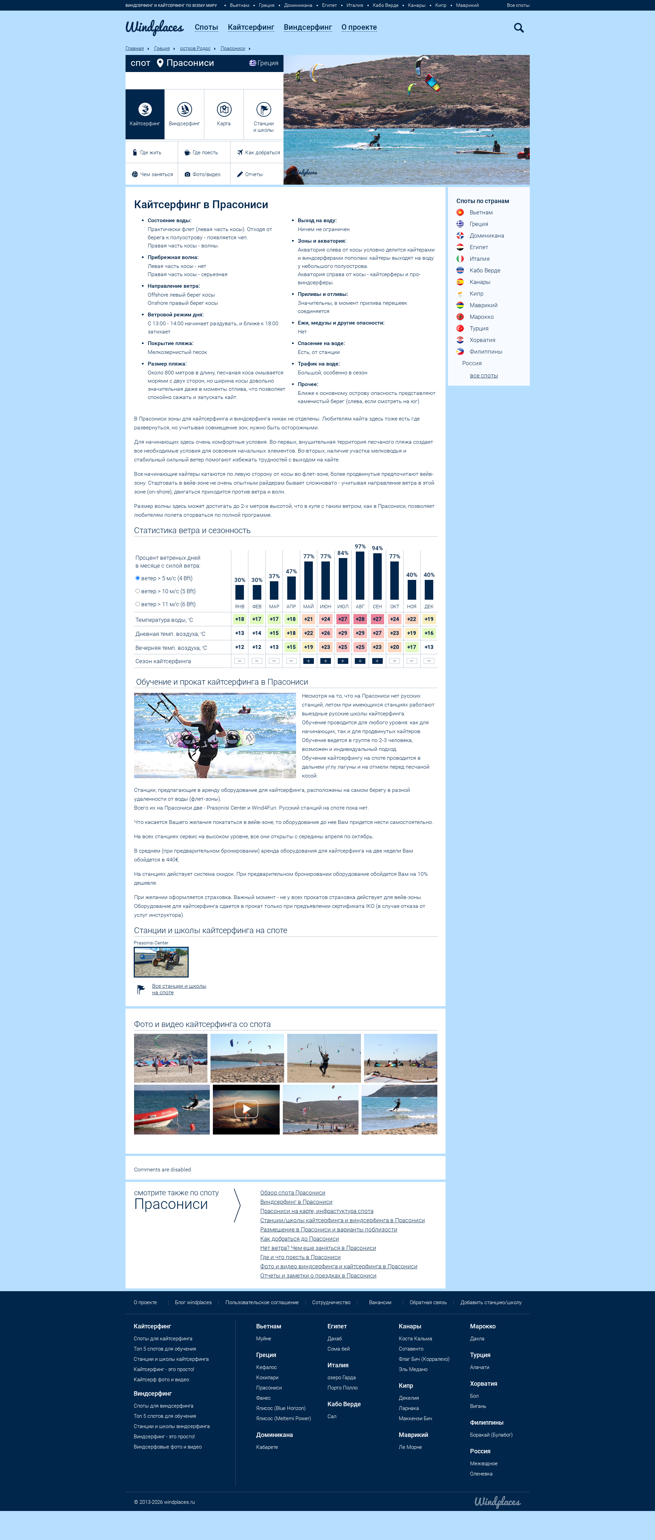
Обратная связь (428, 1302)
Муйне (263, 1339)
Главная (135, 48)
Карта (224, 123)
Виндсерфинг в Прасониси (296, 1202)
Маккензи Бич (415, 1418)
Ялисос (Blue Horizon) (281, 1408)
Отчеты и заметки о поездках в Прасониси (318, 1275)
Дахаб (335, 1339)
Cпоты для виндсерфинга (163, 1406)
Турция (479, 328)
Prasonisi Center (151, 942)
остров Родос (195, 48)
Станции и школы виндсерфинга (172, 1426)
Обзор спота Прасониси (292, 1192)
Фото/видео (206, 174)
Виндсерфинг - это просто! (164, 1437)
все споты (484, 375)
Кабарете (267, 1447)
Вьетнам (239, 5)
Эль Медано (413, 1369)
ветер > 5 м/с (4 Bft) (166, 578)
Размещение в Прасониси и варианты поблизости (328, 1229)
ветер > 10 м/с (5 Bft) (168, 591)
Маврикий (467, 5)
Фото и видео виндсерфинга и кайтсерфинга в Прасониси (339, 1266)
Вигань (478, 1406)
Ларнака (409, 1408)
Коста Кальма (415, 1339)
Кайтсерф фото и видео (161, 1380)
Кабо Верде (385, 5)
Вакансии (380, 1302)
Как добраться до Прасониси (299, 1239)
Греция (267, 5)
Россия (472, 363)
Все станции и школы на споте (179, 989)
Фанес (263, 1398)
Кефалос (266, 1367)
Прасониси (233, 48)
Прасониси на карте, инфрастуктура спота (317, 1211)
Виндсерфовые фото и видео (168, 1447)
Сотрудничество (331, 1302)
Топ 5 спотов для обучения (165, 1349)
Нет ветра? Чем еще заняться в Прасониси (318, 1248)
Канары (417, 5)
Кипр (441, 5)
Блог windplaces (193, 1302)
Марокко (482, 316)
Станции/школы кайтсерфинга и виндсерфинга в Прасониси (342, 1220)
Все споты (518, 5)
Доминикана (298, 5)
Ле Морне (410, 1447)
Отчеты (254, 174)
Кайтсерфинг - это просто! (164, 1369)
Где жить (150, 152)
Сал (332, 1416)
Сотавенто (411, 1349)
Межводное (484, 1463)
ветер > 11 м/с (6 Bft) (168, 604)
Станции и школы (263, 126)
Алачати (479, 1367)
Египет (329, 5)
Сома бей (339, 1349)
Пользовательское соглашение (262, 1302)
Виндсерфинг (184, 123)
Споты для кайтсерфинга (163, 1339)
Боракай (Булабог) (491, 1435)
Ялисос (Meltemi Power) (283, 1418)
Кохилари (267, 1377)
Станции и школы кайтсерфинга (171, 1359)
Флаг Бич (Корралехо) (424, 1359)
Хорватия (482, 340)
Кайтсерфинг (145, 123)
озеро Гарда (342, 1377)
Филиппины (486, 351)
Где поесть (205, 152)
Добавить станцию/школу (491, 1302)
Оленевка (481, 1474)
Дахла (477, 1339)
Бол (474, 1396)
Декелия (409, 1398)
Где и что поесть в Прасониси (300, 1257)
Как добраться (262, 152)
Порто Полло (343, 1388)
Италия (355, 5)
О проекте (145, 1302)
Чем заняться (156, 174)
